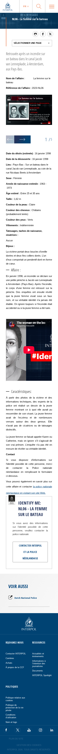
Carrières (10, 658)
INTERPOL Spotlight (42, 675)
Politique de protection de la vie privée (14, 708)
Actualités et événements (38, 655)
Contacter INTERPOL (16, 653)
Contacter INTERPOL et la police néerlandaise (30, 552)
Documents (37, 671)
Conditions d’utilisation (11, 716)
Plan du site (16, 739)
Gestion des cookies (29, 745)
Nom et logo (11, 722)
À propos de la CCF (15, 667)
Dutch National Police (26, 597)
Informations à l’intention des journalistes (39, 663)
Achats (9, 663)
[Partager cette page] (43, 34)
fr (24, 6)
